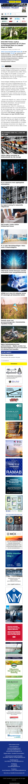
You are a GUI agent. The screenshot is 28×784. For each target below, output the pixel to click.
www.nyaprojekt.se (14, 746)
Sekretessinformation (14, 783)
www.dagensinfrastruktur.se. (14, 749)
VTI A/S (12, 53)
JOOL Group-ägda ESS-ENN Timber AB (11, 51)
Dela (3, 66)
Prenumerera (12, 1)
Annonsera (18, 1)
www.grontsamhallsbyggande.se (14, 751)
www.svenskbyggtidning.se (14, 748)
